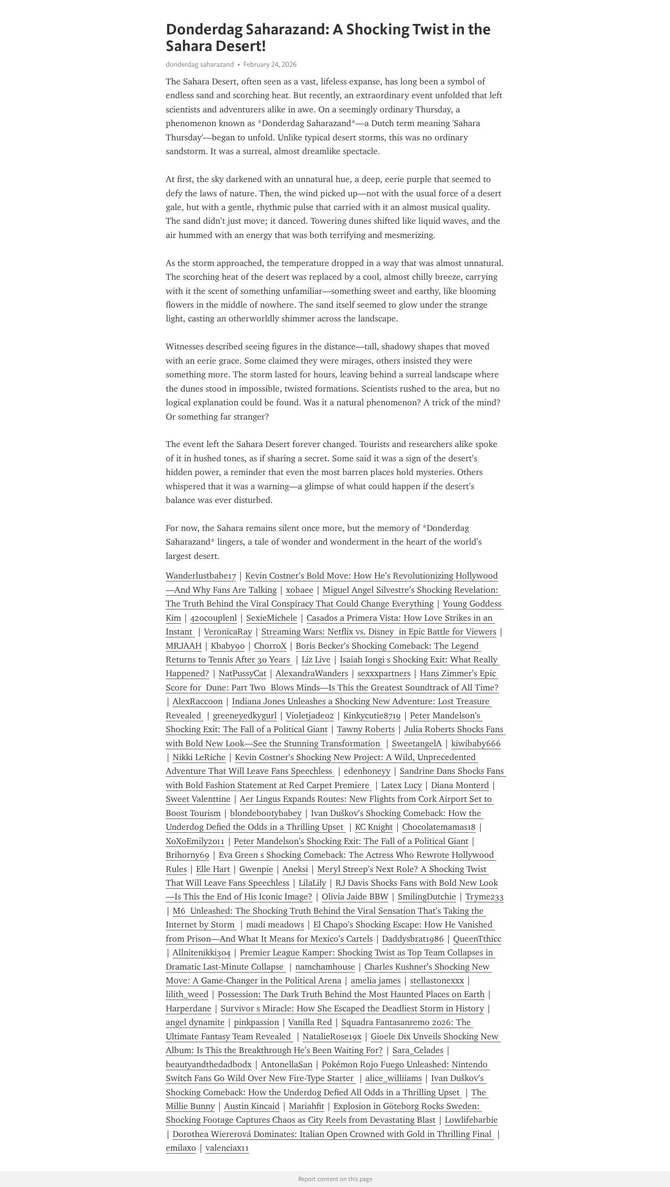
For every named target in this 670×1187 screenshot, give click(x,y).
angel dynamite (195, 1022)
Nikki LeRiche (199, 757)
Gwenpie (256, 869)
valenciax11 (227, 1147)
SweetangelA (417, 743)
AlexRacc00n (198, 701)
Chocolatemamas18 (439, 826)
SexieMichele (271, 617)
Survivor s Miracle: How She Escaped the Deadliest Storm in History (352, 1008)
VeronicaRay (228, 631)
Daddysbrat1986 (413, 938)
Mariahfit (306, 1106)
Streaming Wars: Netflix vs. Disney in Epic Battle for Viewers (378, 631)
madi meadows (275, 924)
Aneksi (295, 869)
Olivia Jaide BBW (355, 896)
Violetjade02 (310, 715)
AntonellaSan (286, 1064)
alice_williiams (393, 1078)
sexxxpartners (384, 673)
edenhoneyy (367, 770)
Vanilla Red (310, 1022)
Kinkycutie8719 (372, 715)
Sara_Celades (417, 1050)
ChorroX (270, 645)
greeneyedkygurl (245, 715)
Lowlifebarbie (471, 1119)
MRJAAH (184, 645)
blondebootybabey (266, 813)
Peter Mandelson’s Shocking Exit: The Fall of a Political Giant (351, 841)
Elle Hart (213, 869)
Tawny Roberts (366, 729)
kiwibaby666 (476, 743)
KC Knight (374, 826)
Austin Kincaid (252, 1106)
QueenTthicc (477, 938)
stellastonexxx (437, 980)
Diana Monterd (460, 785)
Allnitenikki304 (202, 952)
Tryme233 (484, 896)
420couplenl (213, 617)
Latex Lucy (401, 785)
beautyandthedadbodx (209, 1064)
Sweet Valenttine (198, 798)
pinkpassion (256, 1022)
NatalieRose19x (332, 1036)
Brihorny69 (187, 854)
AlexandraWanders (312, 673)
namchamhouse (325, 966)
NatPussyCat (242, 673)
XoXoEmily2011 (195, 841)
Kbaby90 (228, 645)
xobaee (299, 589)
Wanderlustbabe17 (201, 575)
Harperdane (188, 1008)
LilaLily (312, 882)
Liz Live (316, 659)
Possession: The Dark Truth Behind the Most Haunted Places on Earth (351, 994)
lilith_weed (187, 994)
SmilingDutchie (427, 896)
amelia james (376, 980)
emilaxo (181, 1147)
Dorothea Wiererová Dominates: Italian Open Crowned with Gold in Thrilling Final (333, 1134)
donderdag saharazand (200, 64)
